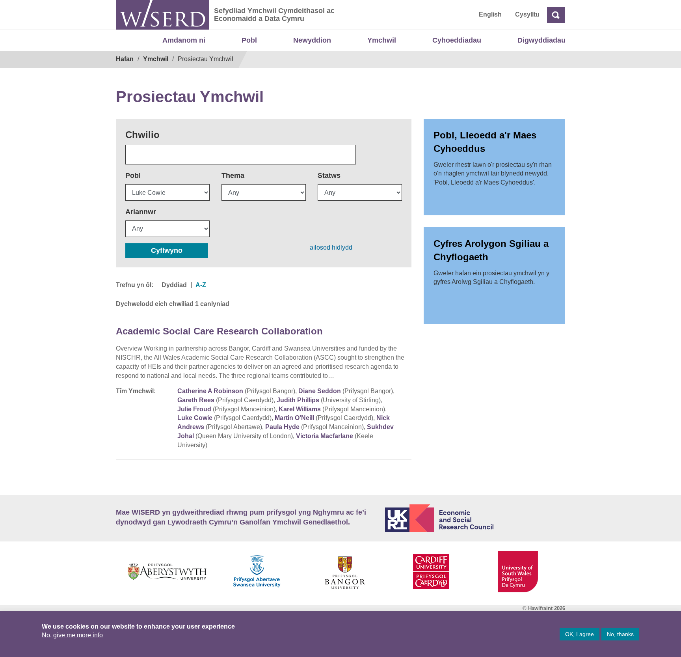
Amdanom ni (183, 40)
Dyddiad (174, 285)
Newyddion (312, 40)
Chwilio (142, 134)
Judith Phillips (298, 400)
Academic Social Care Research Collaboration (219, 331)
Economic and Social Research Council (475, 518)
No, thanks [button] (620, 634)
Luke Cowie (194, 417)
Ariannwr (140, 212)
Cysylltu (527, 14)
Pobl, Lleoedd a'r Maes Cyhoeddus (485, 142)
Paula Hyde (282, 427)
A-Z (200, 285)
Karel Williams (300, 409)
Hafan (125, 59)
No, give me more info (72, 635)
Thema (232, 175)
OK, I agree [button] (579, 634)
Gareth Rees (195, 400)
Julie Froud (194, 409)
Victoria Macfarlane (324, 436)
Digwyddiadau (541, 40)
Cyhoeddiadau (456, 40)
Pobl (249, 40)
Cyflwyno (166, 250)
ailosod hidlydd (331, 247)
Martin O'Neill (294, 417)
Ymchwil (381, 40)
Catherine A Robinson (210, 391)
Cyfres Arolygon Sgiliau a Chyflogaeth (491, 250)
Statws (329, 175)
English (490, 14)
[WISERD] (162, 15)
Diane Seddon (319, 391)
